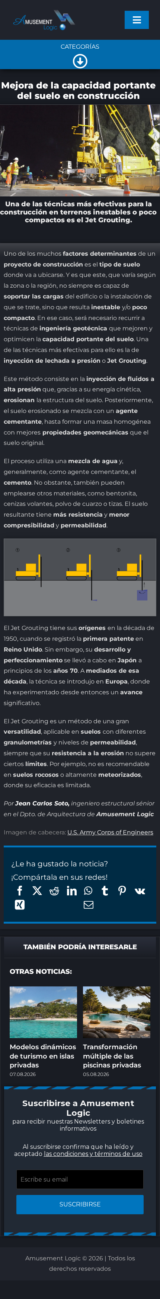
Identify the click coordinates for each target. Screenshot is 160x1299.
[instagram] (65, 745)
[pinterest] (80, 745)
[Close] (136, 538)
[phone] (80, 759)
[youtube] (95, 745)
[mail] (124, 745)
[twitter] (50, 745)
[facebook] (35, 745)
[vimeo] (109, 745)
